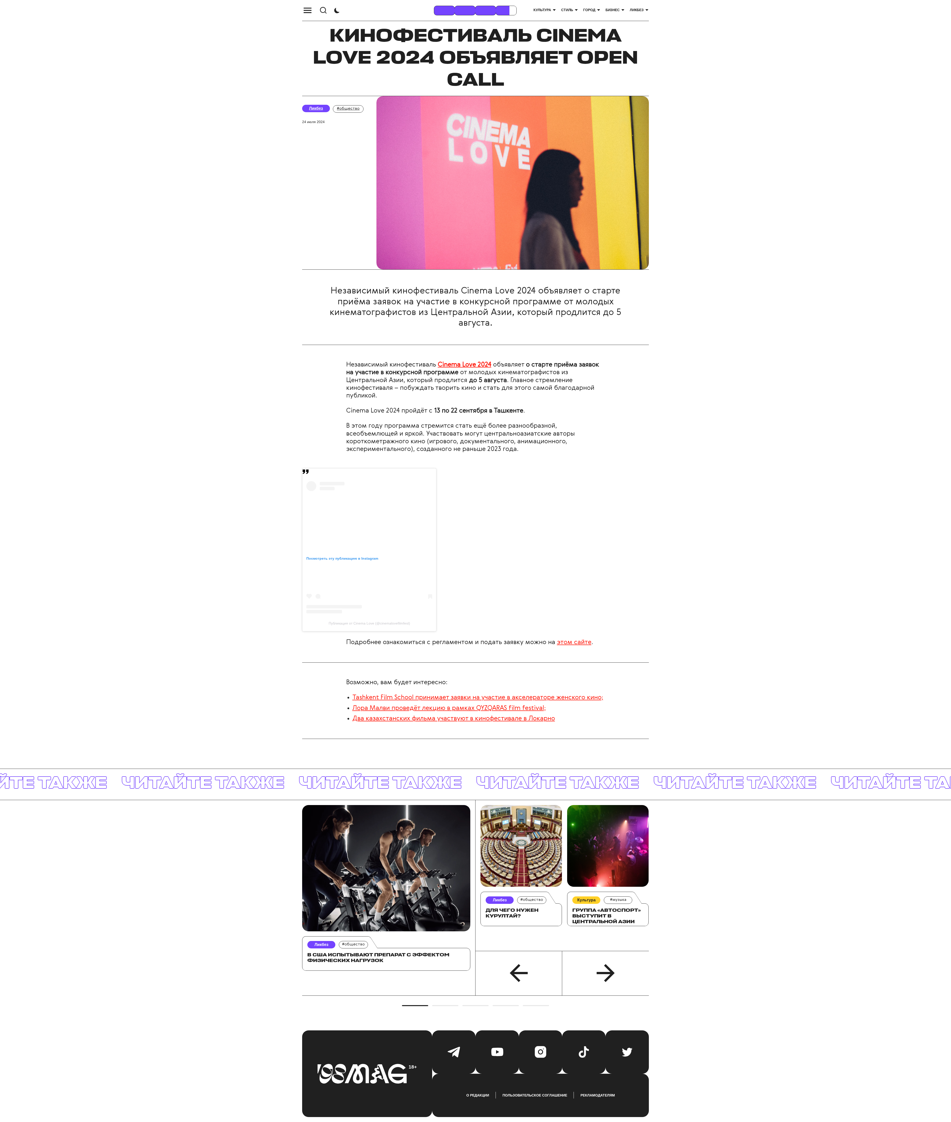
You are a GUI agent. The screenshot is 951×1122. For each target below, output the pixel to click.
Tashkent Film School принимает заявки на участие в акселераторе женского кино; (477, 697)
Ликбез (637, 10)
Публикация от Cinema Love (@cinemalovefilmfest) (369, 623)
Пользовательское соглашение (534, 1095)
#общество (348, 109)
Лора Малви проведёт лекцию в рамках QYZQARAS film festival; (449, 708)
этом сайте (574, 642)
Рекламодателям (598, 1095)
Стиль (567, 10)
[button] (519, 973)
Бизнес (613, 10)
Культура (542, 10)
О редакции (477, 1095)
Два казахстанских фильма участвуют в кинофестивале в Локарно (453, 718)
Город (589, 10)
